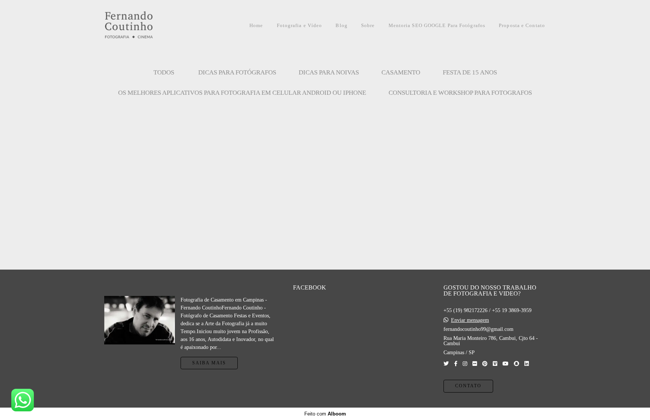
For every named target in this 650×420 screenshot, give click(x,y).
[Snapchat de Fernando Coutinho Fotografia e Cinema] (516, 364)
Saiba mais (209, 363)
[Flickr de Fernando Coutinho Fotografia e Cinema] (474, 364)
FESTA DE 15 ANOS (470, 72)
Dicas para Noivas (329, 72)
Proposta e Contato (522, 25)
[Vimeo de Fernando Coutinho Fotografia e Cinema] (495, 364)
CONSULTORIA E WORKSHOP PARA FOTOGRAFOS (460, 92)
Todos (163, 72)
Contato (468, 386)
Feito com (325, 414)
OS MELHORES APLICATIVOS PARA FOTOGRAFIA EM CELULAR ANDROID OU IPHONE (242, 92)
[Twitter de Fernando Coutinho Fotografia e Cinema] (446, 364)
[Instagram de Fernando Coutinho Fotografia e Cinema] (465, 364)
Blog (341, 25)
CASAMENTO (400, 72)
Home (256, 25)
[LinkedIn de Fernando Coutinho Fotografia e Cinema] (526, 364)
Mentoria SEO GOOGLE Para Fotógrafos (437, 25)
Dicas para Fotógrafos (237, 72)
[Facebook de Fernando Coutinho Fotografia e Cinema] (455, 364)
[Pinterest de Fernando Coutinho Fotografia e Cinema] (484, 364)
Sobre (368, 25)
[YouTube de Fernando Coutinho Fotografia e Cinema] (506, 364)
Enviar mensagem (470, 320)
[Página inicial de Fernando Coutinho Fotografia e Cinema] (145, 25)
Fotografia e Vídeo (299, 25)
